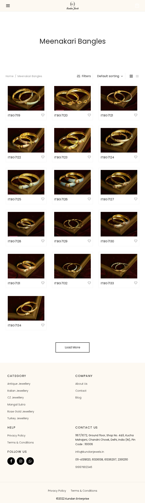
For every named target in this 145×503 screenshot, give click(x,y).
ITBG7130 (107, 241)
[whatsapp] (30, 461)
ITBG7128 (14, 241)
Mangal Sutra (16, 404)
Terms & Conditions (20, 442)
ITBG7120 (61, 115)
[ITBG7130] (119, 224)
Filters (86, 76)
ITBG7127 (107, 199)
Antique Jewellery (18, 384)
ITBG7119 (14, 115)
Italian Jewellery (17, 391)
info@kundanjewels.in (89, 452)
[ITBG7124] (119, 140)
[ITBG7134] (26, 308)
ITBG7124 (107, 157)
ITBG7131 (14, 283)
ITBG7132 (60, 283)
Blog (78, 397)
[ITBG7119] (26, 98)
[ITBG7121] (119, 98)
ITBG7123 (60, 157)
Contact (80, 391)
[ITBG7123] (72, 140)
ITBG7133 (107, 283)
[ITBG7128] (26, 224)
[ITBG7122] (26, 140)
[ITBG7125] (26, 182)
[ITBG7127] (119, 182)
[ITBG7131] (26, 266)
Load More (72, 347)
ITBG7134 (14, 325)
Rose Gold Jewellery (20, 411)
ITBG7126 (61, 199)
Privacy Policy (16, 435)
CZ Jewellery (15, 397)
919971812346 (83, 467)
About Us (81, 384)
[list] (137, 76)
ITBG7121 (107, 115)
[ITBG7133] (119, 266)
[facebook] (11, 461)
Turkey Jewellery (18, 418)
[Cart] (137, 5)
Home (10, 76)
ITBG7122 (14, 157)
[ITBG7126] (72, 182)
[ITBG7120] (72, 98)
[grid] (131, 76)
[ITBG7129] (72, 224)
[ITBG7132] (72, 266)
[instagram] (20, 461)
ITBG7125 (14, 199)
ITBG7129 (60, 241)
